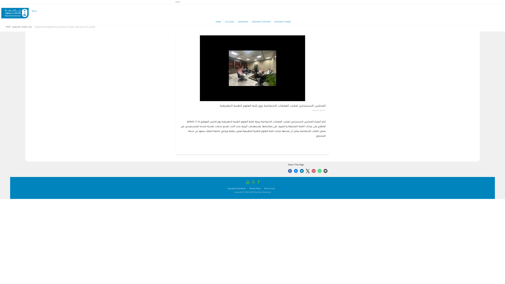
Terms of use (269, 189)
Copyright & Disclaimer (236, 189)
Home (218, 22)
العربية (178, 2)
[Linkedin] (302, 170)
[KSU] (15, 11)
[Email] (325, 170)
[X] (308, 170)
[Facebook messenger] (296, 170)
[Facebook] (290, 170)
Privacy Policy (255, 189)
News (34, 11)
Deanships (243, 22)
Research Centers (261, 22)
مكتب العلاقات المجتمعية (22, 27)
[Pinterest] (314, 170)
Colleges (229, 22)
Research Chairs (282, 22)
